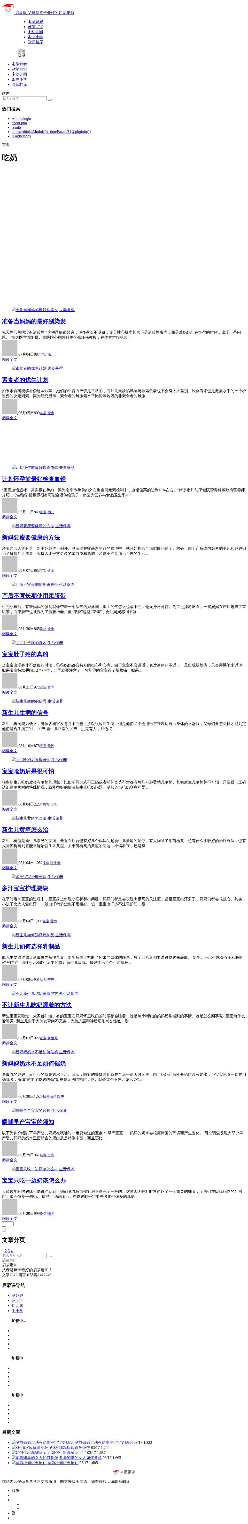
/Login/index (21, 136)
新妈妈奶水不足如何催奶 (34, 1063)
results (16, 127)
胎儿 (50, 354)
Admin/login (21, 119)
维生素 (55, 863)
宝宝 (43, 354)
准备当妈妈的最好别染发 (34, 321)
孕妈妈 (17, 1295)
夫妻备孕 (67, 310)
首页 (6, 144)
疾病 (46, 863)
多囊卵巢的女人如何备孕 (80, 1458)
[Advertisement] (124, 202)
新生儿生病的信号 (25, 713)
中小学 (17, 1311)
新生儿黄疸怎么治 (25, 830)
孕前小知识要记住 (62, 1463)
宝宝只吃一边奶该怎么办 (34, 1180)
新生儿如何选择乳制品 (31, 946)
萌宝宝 (17, 1300)
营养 (43, 413)
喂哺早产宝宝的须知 (28, 1122)
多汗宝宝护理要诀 (25, 888)
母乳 (50, 746)
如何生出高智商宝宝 (68, 1453)
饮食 (50, 413)
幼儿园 (17, 1306)
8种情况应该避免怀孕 (71, 1447)
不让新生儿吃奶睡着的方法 (37, 1005)
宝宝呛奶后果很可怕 (28, 771)
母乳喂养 (57, 1097)
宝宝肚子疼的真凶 (25, 654)
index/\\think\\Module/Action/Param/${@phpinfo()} (51, 132)
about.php (19, 123)
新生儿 (52, 1038)
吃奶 (43, 629)
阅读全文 (9, 359)
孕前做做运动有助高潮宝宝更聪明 (104, 1442)
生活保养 (63, 526)
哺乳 (46, 804)
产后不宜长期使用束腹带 (34, 596)
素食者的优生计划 (25, 380)
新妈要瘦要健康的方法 (31, 537)
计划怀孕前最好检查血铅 (34, 479)
